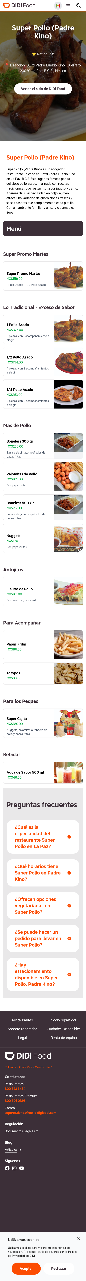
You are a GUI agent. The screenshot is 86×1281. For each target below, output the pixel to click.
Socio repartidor (63, 1020)
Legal (22, 1038)
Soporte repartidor (22, 1029)
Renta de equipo (64, 1038)
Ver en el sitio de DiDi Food (43, 89)
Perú (49, 1067)
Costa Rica (25, 1067)
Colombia (10, 1067)
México (39, 1067)
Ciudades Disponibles (64, 1029)
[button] (43, 88)
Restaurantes (22, 1020)
